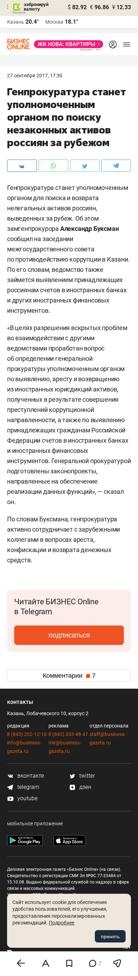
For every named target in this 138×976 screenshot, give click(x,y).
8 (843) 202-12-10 (27, 734)
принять (110, 936)
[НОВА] (66, 44)
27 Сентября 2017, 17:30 (34, 75)
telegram (27, 787)
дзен (84, 787)
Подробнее (61, 923)
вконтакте (30, 775)
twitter (86, 775)
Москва (54, 22)
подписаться (69, 635)
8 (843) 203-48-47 (68, 734)
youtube (27, 798)
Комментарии (69, 675)
